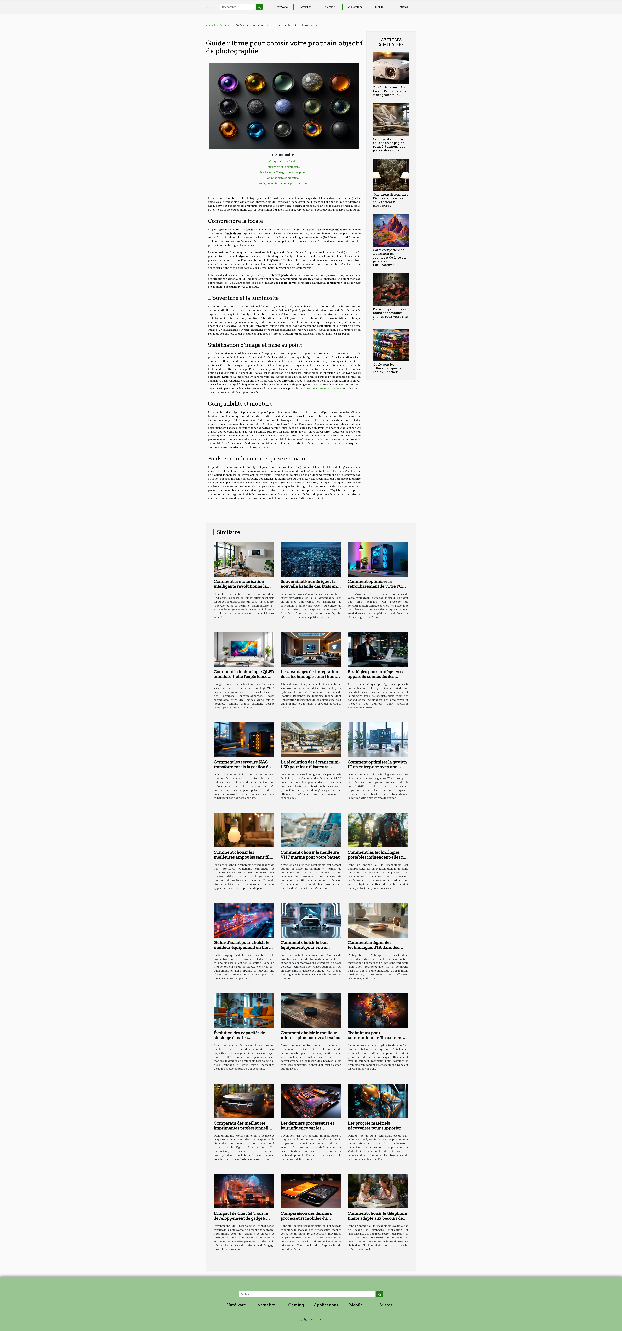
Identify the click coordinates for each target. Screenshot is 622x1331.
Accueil (210, 25)
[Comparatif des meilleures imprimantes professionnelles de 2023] (244, 1100)
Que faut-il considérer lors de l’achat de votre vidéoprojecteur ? (390, 91)
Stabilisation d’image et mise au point (283, 172)
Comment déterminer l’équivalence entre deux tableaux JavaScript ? (390, 200)
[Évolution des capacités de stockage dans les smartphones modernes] (244, 1010)
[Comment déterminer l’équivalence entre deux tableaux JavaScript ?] (391, 174)
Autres (404, 6)
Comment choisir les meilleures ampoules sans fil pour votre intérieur (242, 857)
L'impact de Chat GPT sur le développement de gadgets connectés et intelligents (241, 1218)
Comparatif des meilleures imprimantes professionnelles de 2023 (243, 1128)
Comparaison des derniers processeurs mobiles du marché (306, 1218)
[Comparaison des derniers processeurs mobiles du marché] (311, 1190)
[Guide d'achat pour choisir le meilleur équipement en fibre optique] (244, 920)
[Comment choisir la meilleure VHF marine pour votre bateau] (311, 829)
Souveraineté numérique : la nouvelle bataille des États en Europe (309, 586)
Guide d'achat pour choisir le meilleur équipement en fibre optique (242, 947)
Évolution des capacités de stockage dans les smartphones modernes (239, 1037)
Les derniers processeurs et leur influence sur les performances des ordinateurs (310, 1128)
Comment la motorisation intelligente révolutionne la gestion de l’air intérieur (240, 586)
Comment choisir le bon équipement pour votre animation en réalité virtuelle (309, 947)
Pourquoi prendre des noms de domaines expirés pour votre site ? (390, 314)
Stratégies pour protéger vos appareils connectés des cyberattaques (375, 676)
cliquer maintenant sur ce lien (322, 388)
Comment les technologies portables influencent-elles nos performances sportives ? (378, 857)
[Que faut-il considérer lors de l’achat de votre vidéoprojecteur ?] (391, 67)
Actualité (305, 6)
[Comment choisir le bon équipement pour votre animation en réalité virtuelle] (311, 920)
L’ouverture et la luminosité (283, 166)
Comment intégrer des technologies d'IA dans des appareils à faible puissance (375, 947)
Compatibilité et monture (283, 177)
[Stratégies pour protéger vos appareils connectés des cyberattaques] (378, 649)
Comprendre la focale (282, 161)
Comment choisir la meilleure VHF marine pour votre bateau (311, 855)
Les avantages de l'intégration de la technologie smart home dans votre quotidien (309, 676)
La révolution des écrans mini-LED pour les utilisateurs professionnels (310, 767)
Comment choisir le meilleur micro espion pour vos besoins (310, 1035)
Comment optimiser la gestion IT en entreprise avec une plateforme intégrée (377, 767)
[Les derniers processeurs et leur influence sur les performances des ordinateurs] (311, 1100)
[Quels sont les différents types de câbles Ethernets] (391, 344)
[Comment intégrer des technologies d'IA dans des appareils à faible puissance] (378, 920)
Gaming (330, 6)
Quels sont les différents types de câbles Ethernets (387, 368)
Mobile (379, 6)
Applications (355, 6)
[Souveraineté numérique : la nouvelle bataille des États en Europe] (311, 558)
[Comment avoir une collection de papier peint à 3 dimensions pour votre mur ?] (391, 119)
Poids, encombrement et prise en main (283, 183)
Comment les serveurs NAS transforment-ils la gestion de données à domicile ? (242, 767)
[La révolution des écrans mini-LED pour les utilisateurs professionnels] (311, 739)
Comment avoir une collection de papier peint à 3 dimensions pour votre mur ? (389, 144)
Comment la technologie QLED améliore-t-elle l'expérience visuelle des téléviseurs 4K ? (244, 676)
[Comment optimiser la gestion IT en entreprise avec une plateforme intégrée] (378, 739)
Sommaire (284, 154)
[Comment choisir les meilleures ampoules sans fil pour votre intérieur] (244, 829)
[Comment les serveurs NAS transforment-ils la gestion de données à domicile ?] (244, 739)
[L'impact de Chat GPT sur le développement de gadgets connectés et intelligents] (244, 1190)
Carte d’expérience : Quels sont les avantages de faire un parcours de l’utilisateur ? (389, 257)
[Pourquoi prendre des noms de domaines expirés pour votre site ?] (391, 289)
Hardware (281, 6)
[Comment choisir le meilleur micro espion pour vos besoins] (311, 1010)
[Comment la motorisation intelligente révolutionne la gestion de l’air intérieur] (244, 558)
